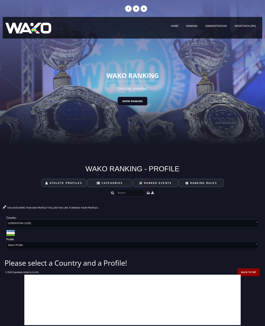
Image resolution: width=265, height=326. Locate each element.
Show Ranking (132, 101)
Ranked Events (157, 183)
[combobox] (132, 224)
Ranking (192, 25)
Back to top (248, 272)
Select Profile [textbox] (15, 245)
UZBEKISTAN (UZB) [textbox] (19, 223)
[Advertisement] (132, 300)
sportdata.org (245, 25)
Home (174, 25)
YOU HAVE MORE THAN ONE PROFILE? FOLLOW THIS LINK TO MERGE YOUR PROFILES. (52, 208)
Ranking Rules (203, 183)
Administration (216, 25)
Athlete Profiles (65, 183)
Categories (111, 183)
